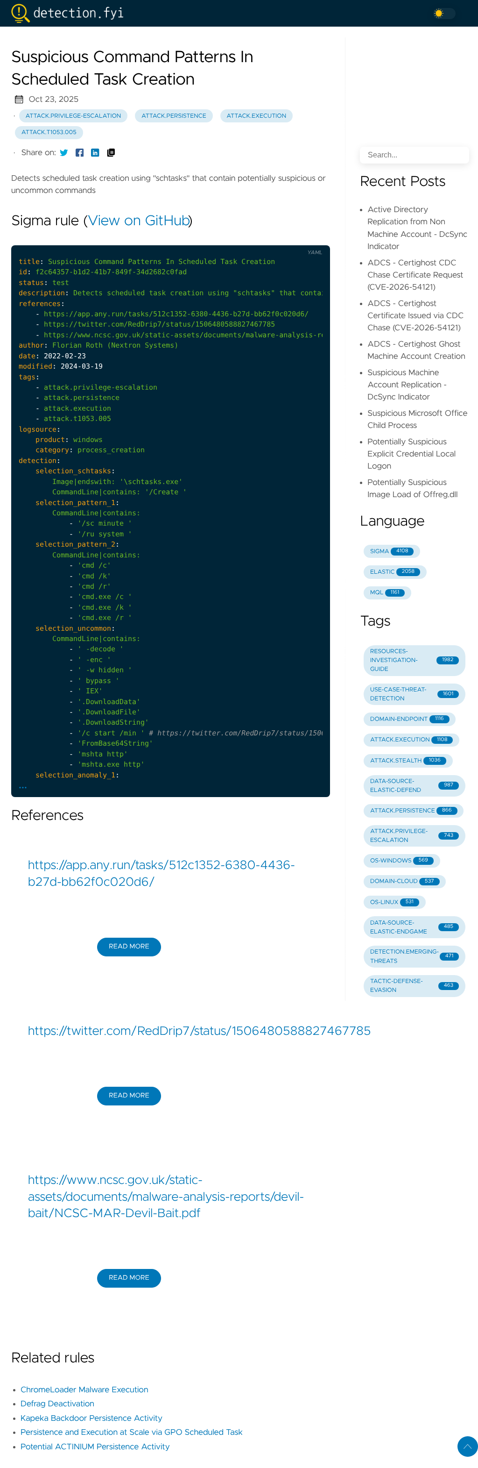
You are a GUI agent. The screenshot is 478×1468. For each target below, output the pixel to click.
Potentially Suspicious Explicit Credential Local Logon (411, 454)
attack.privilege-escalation (73, 116)
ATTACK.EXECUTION (408, 740)
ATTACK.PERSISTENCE (411, 811)
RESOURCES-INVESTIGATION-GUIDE (411, 660)
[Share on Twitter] (64, 153)
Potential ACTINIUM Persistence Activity (95, 1447)
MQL (384, 593)
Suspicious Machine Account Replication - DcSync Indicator (407, 385)
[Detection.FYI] (71, 13)
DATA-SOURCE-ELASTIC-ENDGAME (411, 927)
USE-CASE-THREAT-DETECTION (411, 694)
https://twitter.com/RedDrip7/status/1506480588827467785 (170, 1032)
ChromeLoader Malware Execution (84, 1390)
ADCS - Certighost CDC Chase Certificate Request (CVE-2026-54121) (415, 275)
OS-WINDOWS (399, 861)
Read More (129, 946)
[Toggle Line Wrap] (292, 237)
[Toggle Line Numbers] (272, 237)
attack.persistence (173, 116)
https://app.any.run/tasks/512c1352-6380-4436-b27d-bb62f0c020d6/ (161, 874)
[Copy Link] (111, 153)
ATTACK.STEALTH (405, 761)
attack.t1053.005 (49, 132)
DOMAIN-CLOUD (402, 881)
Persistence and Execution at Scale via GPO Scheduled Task (132, 1432)
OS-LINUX (392, 902)
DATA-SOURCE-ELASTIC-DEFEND (411, 785)
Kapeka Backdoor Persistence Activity (91, 1418)
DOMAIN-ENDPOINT (407, 719)
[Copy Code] (253, 237)
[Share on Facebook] (80, 153)
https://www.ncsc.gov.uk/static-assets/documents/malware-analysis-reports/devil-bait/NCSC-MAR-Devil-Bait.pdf (166, 1197)
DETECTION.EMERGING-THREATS (411, 956)
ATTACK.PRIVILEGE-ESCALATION (411, 835)
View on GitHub (138, 221)
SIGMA (389, 552)
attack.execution (256, 116)
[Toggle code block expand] (311, 237)
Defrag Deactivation (57, 1404)
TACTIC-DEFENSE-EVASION (411, 985)
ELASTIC (392, 572)
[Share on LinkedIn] (95, 153)
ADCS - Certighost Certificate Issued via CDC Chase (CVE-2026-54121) (415, 316)
